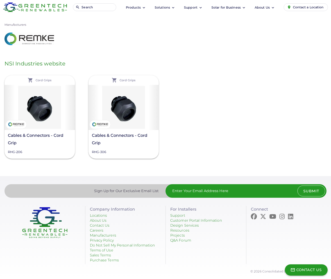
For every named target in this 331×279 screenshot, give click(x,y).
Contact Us (100, 225)
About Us (263, 7)
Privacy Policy (102, 240)
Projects (177, 235)
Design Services (184, 225)
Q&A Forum (180, 240)
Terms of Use (101, 250)
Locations (98, 215)
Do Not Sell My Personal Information (122, 245)
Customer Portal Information (196, 220)
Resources (179, 230)
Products (134, 7)
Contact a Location (308, 7)
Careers (97, 230)
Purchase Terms (104, 260)
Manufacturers (15, 24)
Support (191, 7)
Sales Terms (100, 255)
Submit (311, 191)
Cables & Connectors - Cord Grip (35, 139)
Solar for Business (226, 7)
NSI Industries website (35, 63)
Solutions (163, 7)
